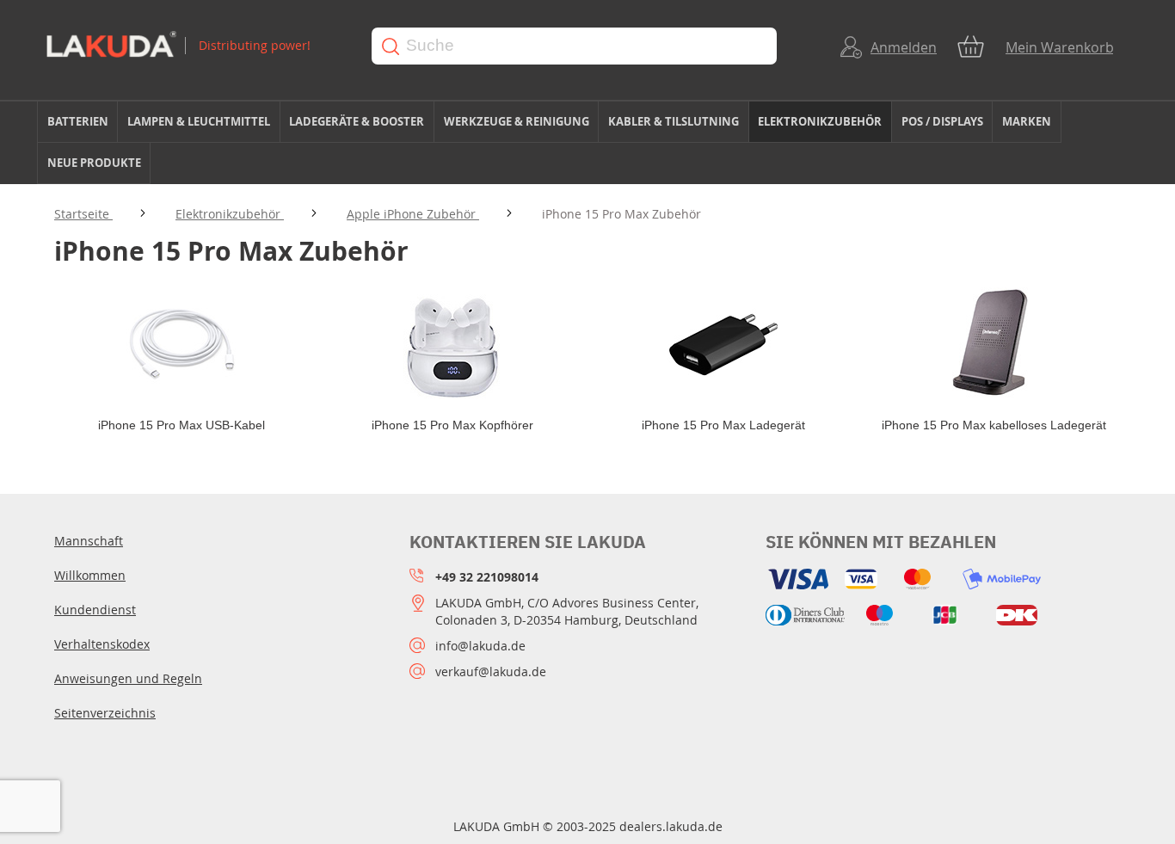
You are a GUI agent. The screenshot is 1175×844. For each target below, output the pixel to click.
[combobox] (574, 46)
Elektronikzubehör (229, 214)
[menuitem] (77, 122)
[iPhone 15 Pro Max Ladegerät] (723, 343)
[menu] (587, 143)
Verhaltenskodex (102, 644)
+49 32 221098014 (486, 577)
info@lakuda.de (480, 646)
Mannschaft (88, 541)
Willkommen (90, 575)
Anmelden (903, 47)
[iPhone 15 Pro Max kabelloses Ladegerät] (994, 343)
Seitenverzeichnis (105, 713)
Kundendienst (95, 609)
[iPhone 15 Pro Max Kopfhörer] (452, 343)
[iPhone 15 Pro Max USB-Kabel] (181, 343)
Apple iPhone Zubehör (413, 214)
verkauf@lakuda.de (490, 671)
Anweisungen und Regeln (128, 678)
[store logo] (192, 46)
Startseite (83, 214)
